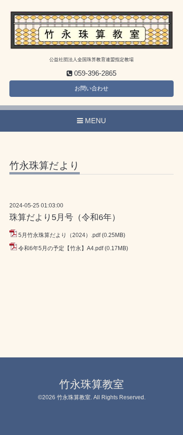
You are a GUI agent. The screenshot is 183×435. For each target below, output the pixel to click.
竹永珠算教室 (91, 384)
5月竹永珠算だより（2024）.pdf (59, 235)
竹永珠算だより (44, 165)
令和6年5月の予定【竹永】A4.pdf (60, 248)
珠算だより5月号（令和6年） (64, 217)
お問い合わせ (91, 88)
